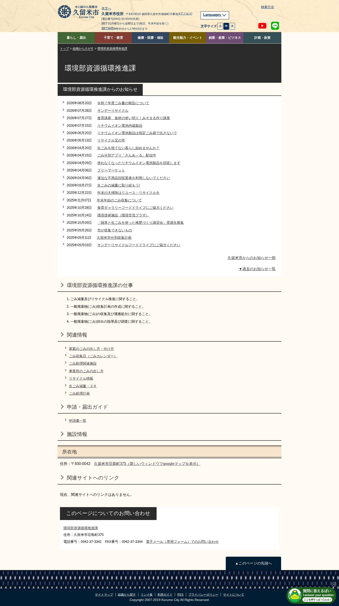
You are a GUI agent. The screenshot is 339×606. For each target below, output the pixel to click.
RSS (180, 594)
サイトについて (233, 594)
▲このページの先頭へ (253, 563)
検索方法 (267, 7)
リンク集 (147, 594)
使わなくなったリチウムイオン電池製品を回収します (138, 163)
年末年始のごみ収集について (119, 200)
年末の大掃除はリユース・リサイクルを (128, 193)
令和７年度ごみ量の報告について (123, 103)
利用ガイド (165, 594)
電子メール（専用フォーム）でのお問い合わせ (182, 542)
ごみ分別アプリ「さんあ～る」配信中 (126, 155)
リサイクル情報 (81, 378)
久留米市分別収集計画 (114, 237)
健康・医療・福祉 (151, 37)
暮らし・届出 (76, 37)
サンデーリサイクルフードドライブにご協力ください (138, 245)
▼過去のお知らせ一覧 (257, 269)
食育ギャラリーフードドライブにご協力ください (135, 208)
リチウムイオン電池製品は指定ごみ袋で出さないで (137, 133)
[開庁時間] (107, 28)
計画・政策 (262, 37)
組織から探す (127, 594)
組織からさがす (83, 48)
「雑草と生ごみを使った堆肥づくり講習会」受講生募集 (140, 223)
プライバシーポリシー (203, 594)
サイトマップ (104, 594)
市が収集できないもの (114, 230)
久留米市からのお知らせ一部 (252, 258)
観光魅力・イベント (187, 37)
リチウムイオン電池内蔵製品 (119, 125)
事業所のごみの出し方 (86, 371)
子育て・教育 (113, 37)
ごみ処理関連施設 (83, 363)
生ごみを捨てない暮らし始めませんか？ (128, 148)
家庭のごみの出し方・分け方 (91, 349)
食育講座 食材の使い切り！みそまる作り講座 (133, 118)
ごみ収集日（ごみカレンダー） (93, 356)
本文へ (106, 8)
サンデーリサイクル (112, 110)
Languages (212, 15)
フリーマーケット (111, 170)
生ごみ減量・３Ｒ (83, 386)
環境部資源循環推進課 (112, 48)
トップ (64, 48)
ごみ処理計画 (79, 393)
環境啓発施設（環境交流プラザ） (123, 215)
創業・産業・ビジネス (225, 37)
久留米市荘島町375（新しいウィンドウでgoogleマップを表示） (147, 464)
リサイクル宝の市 (111, 140)
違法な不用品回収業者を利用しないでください (133, 178)
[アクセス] (186, 13)
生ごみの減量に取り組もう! (118, 185)
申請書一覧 (77, 421)
